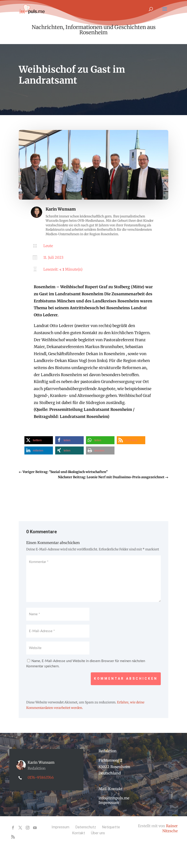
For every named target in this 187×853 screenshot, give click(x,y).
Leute (48, 245)
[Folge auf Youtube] (35, 827)
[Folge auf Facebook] (13, 827)
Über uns (98, 833)
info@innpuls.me (114, 798)
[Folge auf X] (20, 827)
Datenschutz (85, 827)
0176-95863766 (41, 777)
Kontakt (78, 833)
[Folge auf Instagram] (27, 827)
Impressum (109, 802)
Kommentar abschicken (126, 678)
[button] (38, 440)
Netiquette (111, 827)
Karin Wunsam (61, 209)
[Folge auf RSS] (13, 836)
